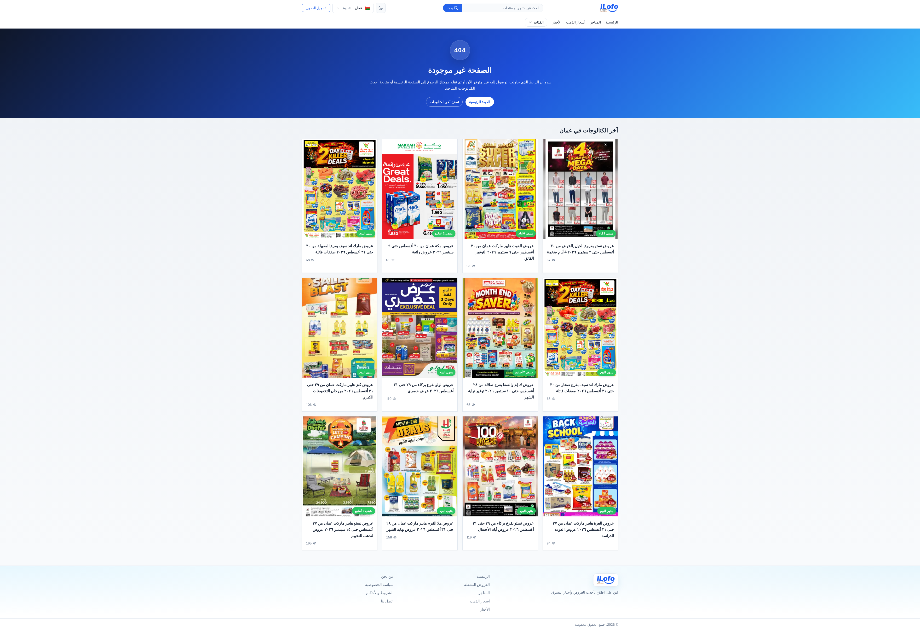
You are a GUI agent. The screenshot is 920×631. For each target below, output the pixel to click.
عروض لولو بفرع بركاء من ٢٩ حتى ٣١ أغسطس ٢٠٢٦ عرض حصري (424, 388)
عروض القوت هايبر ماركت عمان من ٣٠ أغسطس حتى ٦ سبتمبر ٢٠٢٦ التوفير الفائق (502, 252)
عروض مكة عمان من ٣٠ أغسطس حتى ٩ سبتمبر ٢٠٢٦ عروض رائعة (421, 249)
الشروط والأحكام (379, 593)
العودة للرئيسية (479, 102)
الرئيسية (612, 22)
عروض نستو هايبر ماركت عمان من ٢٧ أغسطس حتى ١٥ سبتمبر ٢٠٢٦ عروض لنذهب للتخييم (343, 529)
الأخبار (556, 22)
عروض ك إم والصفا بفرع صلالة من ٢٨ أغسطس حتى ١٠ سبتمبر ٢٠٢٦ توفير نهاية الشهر (501, 391)
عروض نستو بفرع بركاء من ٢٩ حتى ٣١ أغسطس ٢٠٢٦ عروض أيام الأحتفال (503, 526)
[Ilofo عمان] (605, 580)
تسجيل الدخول (316, 8)
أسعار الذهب (575, 22)
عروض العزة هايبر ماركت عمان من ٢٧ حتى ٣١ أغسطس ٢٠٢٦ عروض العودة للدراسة (583, 529)
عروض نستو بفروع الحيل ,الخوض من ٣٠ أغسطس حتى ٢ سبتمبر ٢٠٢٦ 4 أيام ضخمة (580, 249)
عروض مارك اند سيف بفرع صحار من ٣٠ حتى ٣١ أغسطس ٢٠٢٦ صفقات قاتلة (582, 388)
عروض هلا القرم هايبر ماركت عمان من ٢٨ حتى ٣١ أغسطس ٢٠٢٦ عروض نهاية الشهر (420, 526)
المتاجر (595, 22)
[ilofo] (609, 8)
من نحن (387, 576)
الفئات (539, 22)
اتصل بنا (387, 601)
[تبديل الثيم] (381, 8)
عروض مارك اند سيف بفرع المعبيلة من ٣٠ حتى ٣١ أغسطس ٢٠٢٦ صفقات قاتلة (339, 249)
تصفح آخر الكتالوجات (444, 102)
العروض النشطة (477, 585)
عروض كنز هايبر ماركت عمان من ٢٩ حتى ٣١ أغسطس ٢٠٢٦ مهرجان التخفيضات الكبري (340, 391)
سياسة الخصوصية (379, 585)
